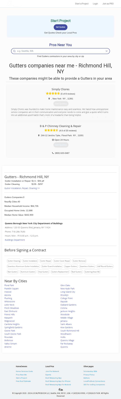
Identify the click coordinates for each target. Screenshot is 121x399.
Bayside (64, 301)
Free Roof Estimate (23, 381)
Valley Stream (10, 343)
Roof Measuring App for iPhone (57, 381)
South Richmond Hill (69, 330)
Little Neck (9, 304)
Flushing (8, 298)
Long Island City (67, 291)
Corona (63, 308)
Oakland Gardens (68, 304)
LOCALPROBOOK (23, 3)
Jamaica (63, 321)
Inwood (7, 291)
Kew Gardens (66, 327)
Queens (64, 346)
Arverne (8, 346)
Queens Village (67, 340)
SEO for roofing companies (94, 385)
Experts (48, 375)
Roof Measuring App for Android (58, 385)
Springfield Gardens (13, 327)
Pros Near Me (21, 375)
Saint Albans (66, 324)
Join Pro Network (52, 371)
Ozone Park (9, 330)
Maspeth (8, 317)
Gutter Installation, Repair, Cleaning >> (22, 188)
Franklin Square (11, 288)
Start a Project (82, 4)
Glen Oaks (65, 285)
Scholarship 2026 (90, 371)
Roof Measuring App (53, 378)
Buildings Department (15, 239)
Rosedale (8, 337)
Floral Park (9, 285)
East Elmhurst (10, 311)
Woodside (65, 314)
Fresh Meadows (11, 308)
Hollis (63, 337)
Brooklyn (64, 295)
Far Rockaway (66, 343)
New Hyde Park (67, 288)
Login (95, 4)
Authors (87, 378)
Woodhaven (65, 333)
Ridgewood (9, 321)
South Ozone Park (12, 333)
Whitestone (9, 301)
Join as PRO (108, 4)
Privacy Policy (89, 375)
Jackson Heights (67, 311)
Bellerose (8, 340)
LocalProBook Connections (94, 381)
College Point (66, 298)
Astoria (7, 295)
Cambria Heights (12, 324)
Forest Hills (9, 314)
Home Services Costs (24, 371)
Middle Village (66, 317)
